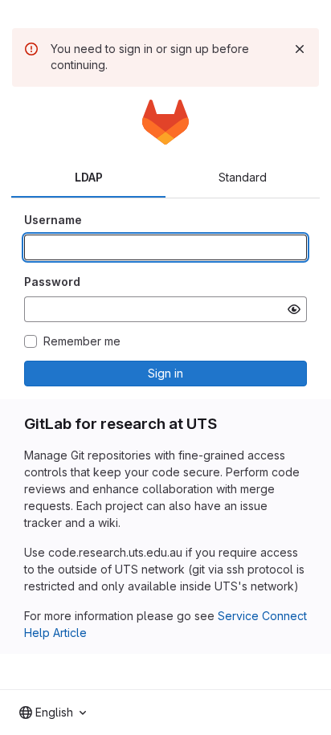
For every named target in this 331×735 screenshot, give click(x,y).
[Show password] (294, 309)
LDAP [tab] (89, 177)
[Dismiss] (299, 49)
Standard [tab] (243, 177)
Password (52, 281)
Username (53, 220)
